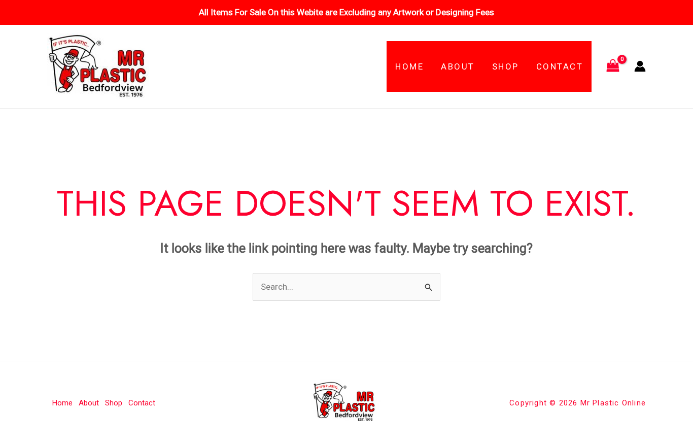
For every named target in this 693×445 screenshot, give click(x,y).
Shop (505, 66)
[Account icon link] (640, 66)
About (458, 66)
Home (409, 66)
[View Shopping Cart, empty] (613, 66)
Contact (559, 66)
